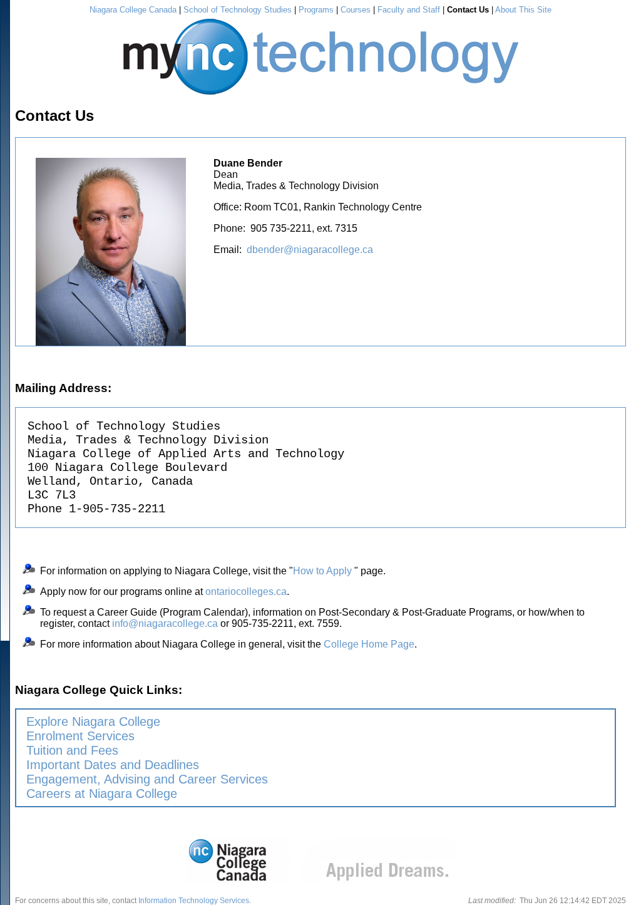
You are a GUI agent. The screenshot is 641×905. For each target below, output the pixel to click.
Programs (316, 9)
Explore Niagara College (93, 721)
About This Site (523, 9)
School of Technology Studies (237, 9)
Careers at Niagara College (101, 793)
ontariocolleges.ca (246, 591)
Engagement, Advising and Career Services (147, 779)
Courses (356, 9)
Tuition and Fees (72, 750)
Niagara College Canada (133, 9)
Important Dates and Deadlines (112, 765)
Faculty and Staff (408, 9)
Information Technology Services (193, 900)
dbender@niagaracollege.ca (310, 249)
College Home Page (369, 644)
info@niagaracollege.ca (165, 623)
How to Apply (322, 571)
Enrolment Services (80, 736)
